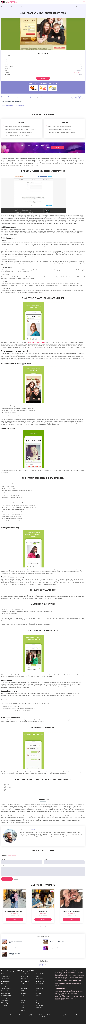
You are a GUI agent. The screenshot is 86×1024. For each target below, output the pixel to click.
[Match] (4, 948)
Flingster (38, 976)
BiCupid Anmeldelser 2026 (57, 948)
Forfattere (72, 1015)
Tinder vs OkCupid (25, 978)
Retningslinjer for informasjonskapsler (35, 1015)
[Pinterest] (83, 97)
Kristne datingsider (6, 995)
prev (40, 927)
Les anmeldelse (14, 916)
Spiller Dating (4, 1003)
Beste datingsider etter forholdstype (11, 101)
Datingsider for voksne (7, 991)
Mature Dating (40, 1005)
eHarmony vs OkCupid (27, 986)
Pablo (21, 830)
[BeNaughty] (33, 88)
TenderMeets (24, 988)
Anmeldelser (10, 1015)
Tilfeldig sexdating (5, 976)
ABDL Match (24, 1003)
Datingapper (4, 1005)
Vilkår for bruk (49, 1015)
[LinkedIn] (76, 97)
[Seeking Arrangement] (4, 954)
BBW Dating (4, 983)
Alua (37, 991)
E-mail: (46, 859)
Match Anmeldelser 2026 (15, 948)
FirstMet (38, 995)
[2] (10, 855)
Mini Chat (38, 993)
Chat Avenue (39, 978)
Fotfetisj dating (5, 978)
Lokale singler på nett (6, 998)
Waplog (23, 1010)
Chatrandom (24, 998)
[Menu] (84, 2)
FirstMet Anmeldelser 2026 (57, 942)
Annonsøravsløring (59, 1015)
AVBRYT (16, 879)
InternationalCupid (26, 974)
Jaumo (22, 995)
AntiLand (23, 1000)
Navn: (3, 859)
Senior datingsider (5, 993)
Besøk (43, 78)
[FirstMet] (45, 941)
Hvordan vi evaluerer (19, 1015)
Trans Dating (4, 1000)
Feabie (23, 983)
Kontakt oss (79, 1015)
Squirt (22, 1005)
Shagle (38, 1003)
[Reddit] (39, 964)
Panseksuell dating (6, 988)
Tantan (38, 1000)
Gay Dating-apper (5, 981)
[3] (12, 855)
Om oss (67, 1015)
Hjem (4, 1015)
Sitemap (43, 1016)
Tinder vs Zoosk (25, 981)
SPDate (38, 986)
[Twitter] (79, 97)
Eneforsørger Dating (7, 105)
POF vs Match (39, 983)
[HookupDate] (4, 941)
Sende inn (7, 879)
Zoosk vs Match (40, 981)
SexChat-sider (4, 974)
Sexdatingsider (5, 986)
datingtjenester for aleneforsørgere (36, 342)
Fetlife (22, 991)
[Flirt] (43, 88)
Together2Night (40, 988)
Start (57, 147)
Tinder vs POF (24, 976)
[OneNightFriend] (52, 88)
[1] (9, 855)
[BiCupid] (45, 948)
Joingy (22, 1007)
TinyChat (23, 993)
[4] (14, 855)
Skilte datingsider (19, 105)
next (45, 927)
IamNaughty (39, 1007)
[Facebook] (72, 97)
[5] (15, 855)
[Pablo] (10, 836)
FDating (38, 998)
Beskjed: (3, 866)
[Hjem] (9, 2)
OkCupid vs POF (40, 974)
